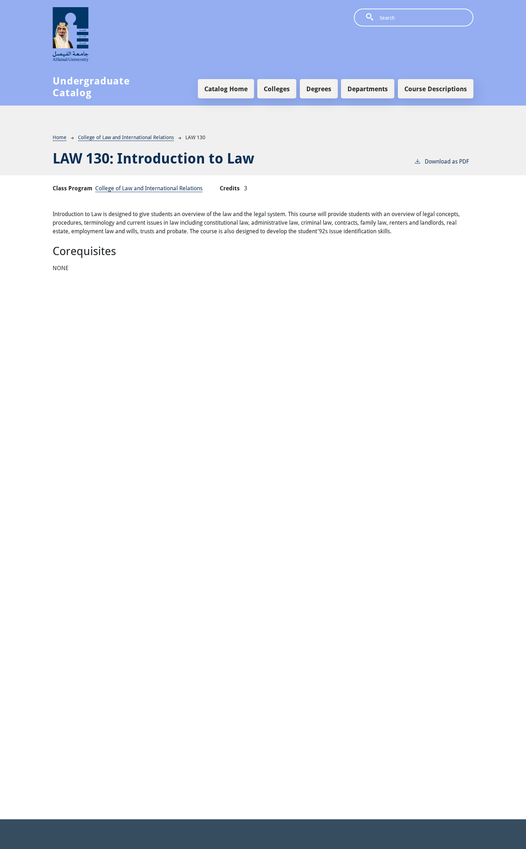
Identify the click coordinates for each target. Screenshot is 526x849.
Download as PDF (447, 161)
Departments (367, 88)
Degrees (318, 88)
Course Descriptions (435, 88)
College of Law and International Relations (126, 137)
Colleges (277, 88)
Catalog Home (226, 88)
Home (60, 137)
